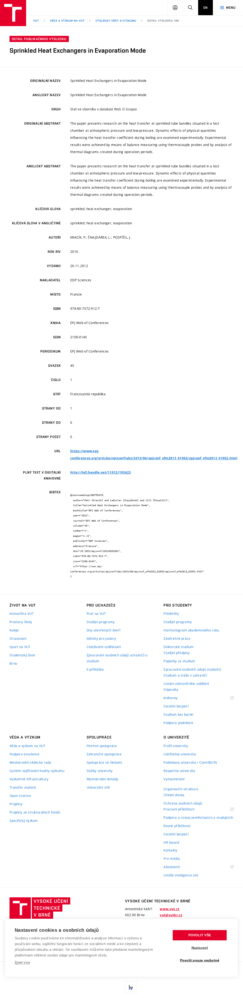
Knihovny (177, 698)
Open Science (20, 795)
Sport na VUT (19, 647)
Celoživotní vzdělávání (104, 647)
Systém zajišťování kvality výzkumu (37, 770)
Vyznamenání (174, 779)
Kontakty (170, 850)
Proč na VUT (96, 613)
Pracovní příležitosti (185, 809)
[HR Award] (131, 987)
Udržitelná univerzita (180, 754)
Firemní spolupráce (102, 746)
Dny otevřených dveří (104, 630)
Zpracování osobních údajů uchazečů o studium (117, 658)
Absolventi (178, 867)
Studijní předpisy (177, 652)
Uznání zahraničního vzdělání (186, 683)
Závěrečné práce (177, 638)
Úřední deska (174, 795)
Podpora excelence (24, 754)
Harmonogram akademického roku (191, 630)
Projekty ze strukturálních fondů (34, 812)
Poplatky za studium (179, 661)
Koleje (14, 630)
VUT (36, 20)
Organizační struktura (181, 789)
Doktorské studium (179, 647)
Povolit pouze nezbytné (199, 960)
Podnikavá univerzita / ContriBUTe (190, 762)
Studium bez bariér (179, 714)
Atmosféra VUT (21, 613)
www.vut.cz (169, 909)
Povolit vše (199, 935)
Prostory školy (20, 622)
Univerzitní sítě (98, 787)
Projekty (15, 804)
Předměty (171, 613)
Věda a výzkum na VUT (67, 20)
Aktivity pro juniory (101, 638)
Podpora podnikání (178, 722)
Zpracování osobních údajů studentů (192, 669)
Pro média (172, 858)
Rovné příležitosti (177, 826)
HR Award (171, 842)
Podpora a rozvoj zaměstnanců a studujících (198, 817)
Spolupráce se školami (104, 762)
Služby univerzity (100, 770)
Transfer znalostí (22, 787)
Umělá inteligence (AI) (181, 875)
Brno (13, 663)
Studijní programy (101, 622)
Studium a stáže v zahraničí (185, 675)
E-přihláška (95, 669)
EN (205, 7)
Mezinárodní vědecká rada (30, 762)
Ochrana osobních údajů (183, 803)
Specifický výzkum (23, 820)
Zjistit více (22, 962)
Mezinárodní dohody (102, 779)
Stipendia (171, 689)
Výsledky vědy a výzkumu (115, 20)
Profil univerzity (176, 746)
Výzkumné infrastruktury (28, 779)
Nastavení (200, 948)
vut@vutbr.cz (171, 915)
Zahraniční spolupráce (104, 754)
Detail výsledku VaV (163, 20)
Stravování (17, 638)
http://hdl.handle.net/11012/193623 (100, 472)
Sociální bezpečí (176, 706)
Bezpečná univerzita (179, 770)
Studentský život (22, 655)
